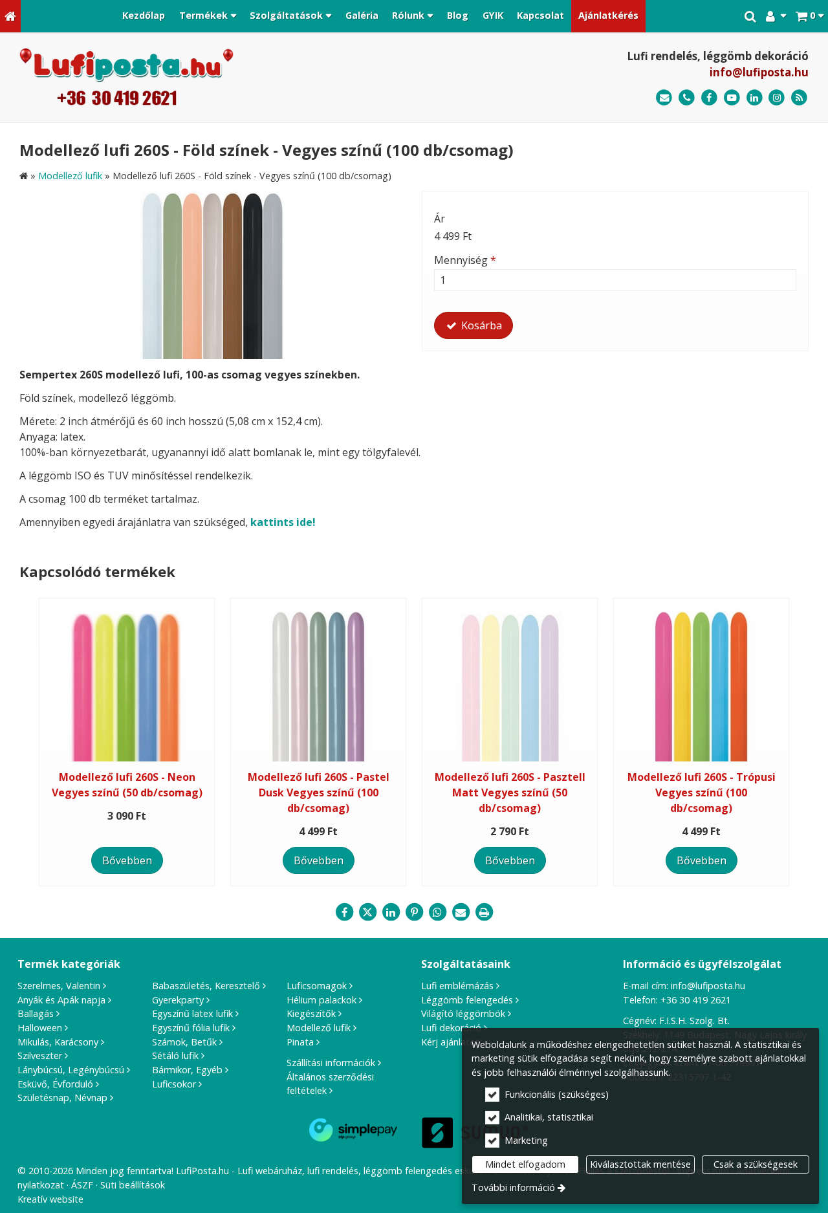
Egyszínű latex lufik (192, 1013)
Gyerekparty (178, 1000)
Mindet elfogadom (525, 1164)
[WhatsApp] (437, 912)
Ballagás (35, 1013)
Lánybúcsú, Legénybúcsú (70, 1070)
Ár (439, 219)
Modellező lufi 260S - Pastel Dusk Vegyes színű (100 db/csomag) (318, 792)
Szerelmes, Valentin (58, 985)
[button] (809, 16)
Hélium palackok (321, 1000)
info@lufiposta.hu (759, 72)
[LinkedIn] (754, 98)
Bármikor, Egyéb (187, 1070)
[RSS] (799, 98)
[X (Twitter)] (367, 912)
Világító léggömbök (463, 1013)
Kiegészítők (311, 1013)
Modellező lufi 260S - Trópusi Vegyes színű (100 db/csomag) (701, 792)
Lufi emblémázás (457, 985)
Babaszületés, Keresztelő (206, 985)
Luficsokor (174, 1084)
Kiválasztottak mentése (640, 1164)
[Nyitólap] (10, 16)
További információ (513, 1187)
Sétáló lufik (175, 1055)
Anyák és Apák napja (61, 1000)
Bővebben (127, 860)
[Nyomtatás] (484, 912)
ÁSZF (82, 1185)
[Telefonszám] (686, 98)
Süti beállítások (132, 1185)
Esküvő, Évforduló (55, 1084)
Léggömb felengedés (467, 1000)
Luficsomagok (317, 985)
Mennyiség (465, 260)
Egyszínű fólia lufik (191, 1028)
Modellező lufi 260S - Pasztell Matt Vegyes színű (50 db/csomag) (510, 792)
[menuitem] (10, 16)
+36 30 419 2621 (695, 1000)
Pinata (300, 1042)
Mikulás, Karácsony (57, 1042)
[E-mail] (664, 98)
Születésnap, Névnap (62, 1097)
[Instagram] (776, 98)
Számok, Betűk (184, 1042)
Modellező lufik (319, 1028)
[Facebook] (709, 98)
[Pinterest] (414, 912)
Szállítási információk (331, 1062)
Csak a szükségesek (756, 1164)
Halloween (39, 1028)
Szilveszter (39, 1055)
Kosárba (480, 325)
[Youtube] (732, 98)
